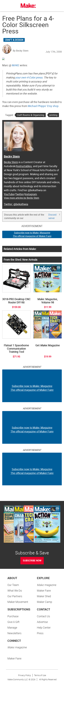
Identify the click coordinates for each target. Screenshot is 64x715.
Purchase (12, 616)
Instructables (24, 166)
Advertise (42, 622)
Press (40, 633)
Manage (12, 627)
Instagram (31, 194)
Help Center (44, 627)
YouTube (9, 194)
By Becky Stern (20, 50)
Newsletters (14, 633)
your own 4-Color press (28, 77)
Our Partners (14, 596)
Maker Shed (44, 596)
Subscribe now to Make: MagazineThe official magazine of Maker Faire (32, 234)
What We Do (14, 590)
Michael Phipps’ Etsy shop (43, 106)
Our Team (13, 585)
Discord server (52, 216)
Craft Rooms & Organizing (30, 115)
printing (53, 115)
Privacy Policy (24, 675)
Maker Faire (44, 590)
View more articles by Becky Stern (21, 198)
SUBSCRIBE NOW (32, 560)
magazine (46, 585)
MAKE (15, 65)
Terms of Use (40, 675)
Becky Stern (12, 156)
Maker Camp (44, 602)
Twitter (19, 194)
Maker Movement (17, 602)
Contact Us (43, 616)
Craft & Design (14, 39)
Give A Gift (13, 622)
